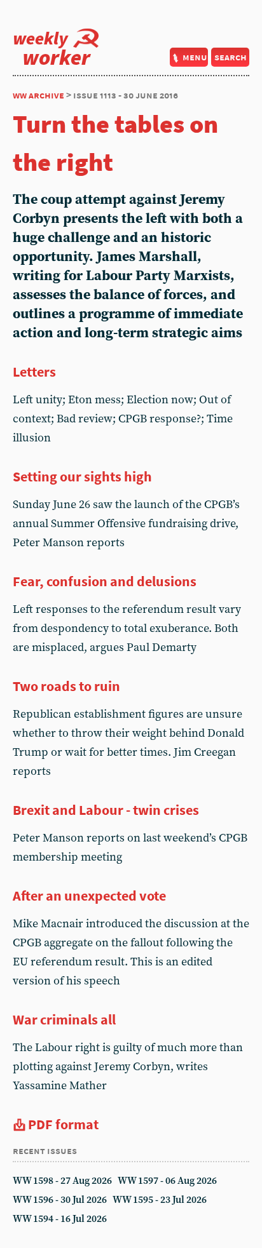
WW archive (38, 95)
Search (230, 57)
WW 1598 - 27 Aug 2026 (62, 1181)
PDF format (63, 1124)
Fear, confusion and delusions (105, 581)
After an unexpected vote (89, 895)
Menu (195, 57)
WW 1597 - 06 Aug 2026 (167, 1181)
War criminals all (64, 1019)
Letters (34, 371)
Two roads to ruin (66, 686)
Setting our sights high (82, 476)
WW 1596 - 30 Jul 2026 (60, 1200)
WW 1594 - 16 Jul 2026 (60, 1219)
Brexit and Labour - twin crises (106, 810)
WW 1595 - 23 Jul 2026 (160, 1200)
